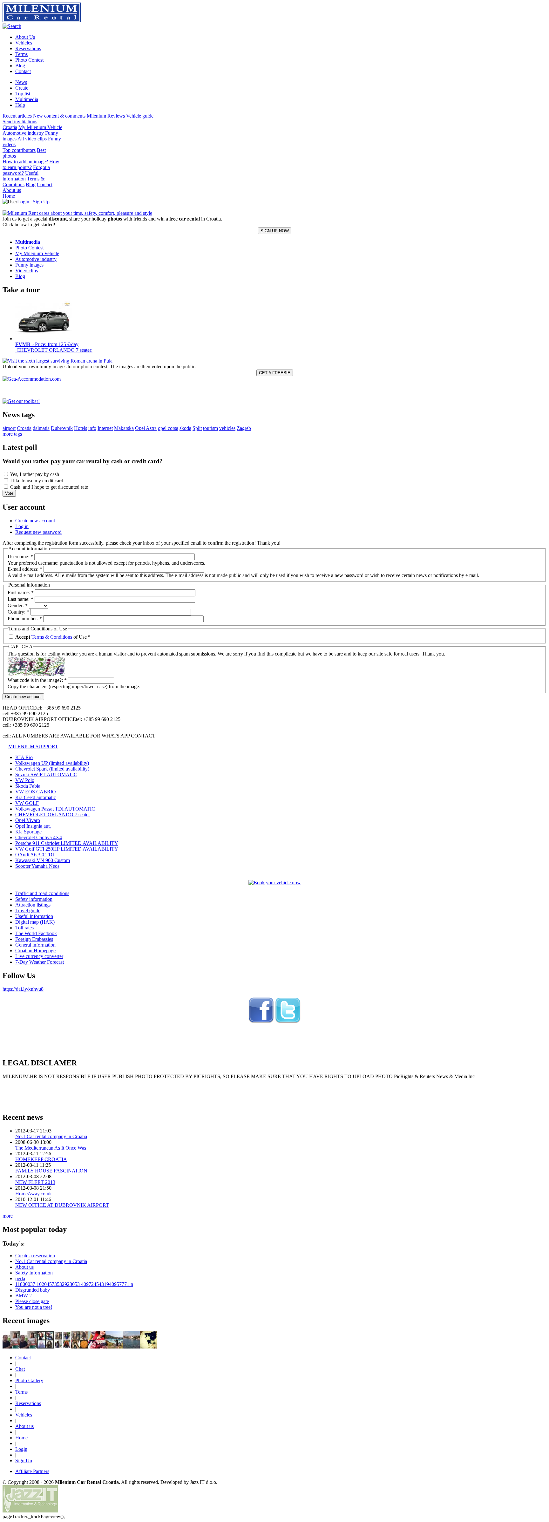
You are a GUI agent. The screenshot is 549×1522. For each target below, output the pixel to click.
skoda (185, 428)
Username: (20, 556)
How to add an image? (25, 161)
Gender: (18, 605)
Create (21, 88)
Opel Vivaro (27, 820)
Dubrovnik (62, 428)
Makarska (124, 428)
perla (20, 1278)
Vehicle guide (139, 116)
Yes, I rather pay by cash (34, 474)
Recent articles (17, 116)
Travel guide (27, 910)
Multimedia (26, 99)
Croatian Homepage (35, 950)
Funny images (29, 265)
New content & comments (59, 116)
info (92, 428)
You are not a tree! (33, 1307)
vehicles (227, 428)
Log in (22, 526)
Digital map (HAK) (35, 922)
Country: (18, 612)
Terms (21, 1392)
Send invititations (20, 121)
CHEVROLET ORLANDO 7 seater (52, 814)
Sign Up (41, 201)
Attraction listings (33, 904)
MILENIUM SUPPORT (33, 746)
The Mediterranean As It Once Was (50, 1148)
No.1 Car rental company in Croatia (51, 1136)
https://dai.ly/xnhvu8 (23, 989)
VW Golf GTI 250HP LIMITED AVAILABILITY (66, 849)
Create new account (35, 520)
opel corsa (168, 428)
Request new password (38, 532)
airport (9, 428)
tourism (210, 428)
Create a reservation (35, 1255)
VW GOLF (27, 803)
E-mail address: (25, 569)
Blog (31, 184)
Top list (22, 93)
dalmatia (41, 428)
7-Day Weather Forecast (39, 962)
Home (9, 196)
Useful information (20, 175)
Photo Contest (29, 247)
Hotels (80, 428)
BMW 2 (23, 1295)
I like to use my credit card (36, 480)
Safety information (33, 899)
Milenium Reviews (106, 116)
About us (12, 190)
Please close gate (32, 1301)
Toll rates (24, 927)
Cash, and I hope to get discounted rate (48, 487)
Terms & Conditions (23, 181)
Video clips (26, 270)
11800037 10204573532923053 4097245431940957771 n (74, 1284)
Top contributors (19, 150)
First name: (21, 592)
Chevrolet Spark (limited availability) (52, 768)
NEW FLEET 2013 (35, 1182)
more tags (12, 434)
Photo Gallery (29, 1380)
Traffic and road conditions (42, 893)
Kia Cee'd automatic (35, 797)
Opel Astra (146, 428)
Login (23, 201)
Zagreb (244, 428)
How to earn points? (31, 164)
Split (197, 428)
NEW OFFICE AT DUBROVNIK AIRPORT (62, 1205)
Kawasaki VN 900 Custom (42, 860)
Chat (20, 1369)
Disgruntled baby (32, 1290)
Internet (105, 428)
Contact (44, 184)
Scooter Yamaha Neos (37, 866)
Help (20, 105)
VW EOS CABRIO (35, 791)
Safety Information (34, 1272)
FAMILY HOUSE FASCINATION (51, 1170)
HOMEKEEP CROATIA (41, 1159)
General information (35, 945)
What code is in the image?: (37, 680)
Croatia (10, 127)
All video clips (32, 138)
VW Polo (24, 780)
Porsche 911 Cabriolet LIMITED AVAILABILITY (66, 843)
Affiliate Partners (32, 1471)
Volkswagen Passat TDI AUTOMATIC (55, 809)
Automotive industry (23, 133)
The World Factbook (36, 933)
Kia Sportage (28, 831)
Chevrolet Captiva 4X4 (38, 837)
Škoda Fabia (27, 786)
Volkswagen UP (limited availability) (52, 763)
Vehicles (23, 1414)
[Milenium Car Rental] (261, 1022)
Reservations (28, 1403)
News (21, 82)
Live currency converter (39, 956)
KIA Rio (24, 757)
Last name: (20, 599)
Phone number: (25, 618)
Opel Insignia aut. (33, 826)
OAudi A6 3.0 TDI (34, 854)
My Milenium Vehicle (40, 127)
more (8, 1216)
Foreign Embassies (34, 939)
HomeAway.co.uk (33, 1193)
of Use (53, 637)
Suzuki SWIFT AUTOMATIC (46, 774)
